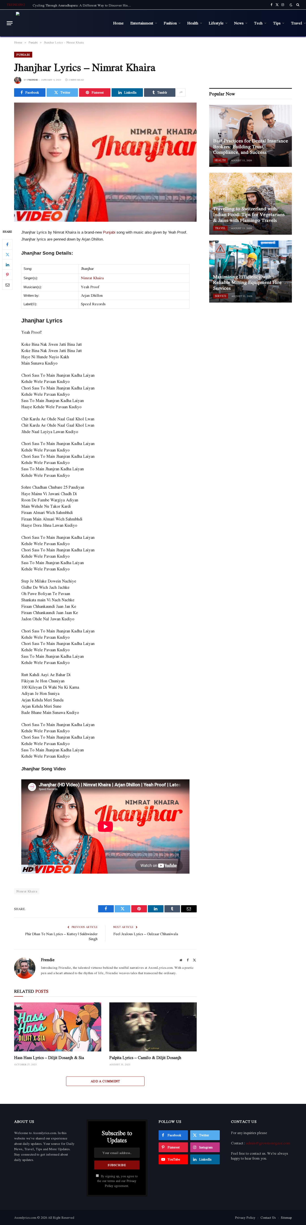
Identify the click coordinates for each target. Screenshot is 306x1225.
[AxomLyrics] (61, 23)
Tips (276, 23)
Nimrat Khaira (92, 278)
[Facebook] (7, 244)
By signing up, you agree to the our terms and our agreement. (117, 1181)
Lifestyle (216, 23)
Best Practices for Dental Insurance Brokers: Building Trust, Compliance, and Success (250, 146)
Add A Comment (105, 1081)
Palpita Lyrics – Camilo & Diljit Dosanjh (145, 1057)
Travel (220, 228)
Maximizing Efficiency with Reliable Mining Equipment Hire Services (247, 282)
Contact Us (268, 1217)
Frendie (33, 80)
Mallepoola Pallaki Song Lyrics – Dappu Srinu (66, 5)
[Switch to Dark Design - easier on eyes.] (291, 4)
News (239, 23)
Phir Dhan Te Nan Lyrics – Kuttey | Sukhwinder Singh (61, 936)
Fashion (170, 23)
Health (192, 23)
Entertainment (141, 23)
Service (220, 296)
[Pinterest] (7, 275)
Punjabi (23, 54)
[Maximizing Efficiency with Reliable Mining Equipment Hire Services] (250, 272)
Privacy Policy (245, 1217)
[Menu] (10, 23)
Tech (258, 23)
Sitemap (286, 1217)
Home (118, 23)
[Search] (297, 4)
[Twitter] (7, 254)
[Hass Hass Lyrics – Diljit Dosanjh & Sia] (57, 1026)
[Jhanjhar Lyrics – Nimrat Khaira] (105, 162)
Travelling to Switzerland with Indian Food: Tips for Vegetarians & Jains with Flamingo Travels (249, 214)
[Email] (7, 285)
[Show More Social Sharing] (181, 92)
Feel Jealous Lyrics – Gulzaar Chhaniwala (145, 934)
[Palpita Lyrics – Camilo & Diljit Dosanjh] (152, 1026)
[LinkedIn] (7, 265)
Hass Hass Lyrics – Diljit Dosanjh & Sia (49, 1057)
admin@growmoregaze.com (268, 1143)
